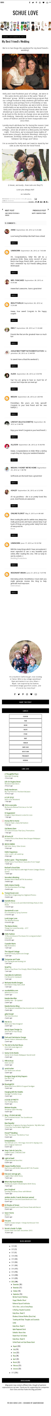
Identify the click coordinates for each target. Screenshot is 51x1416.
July (14, 1349)
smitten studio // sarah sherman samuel (19, 1197)
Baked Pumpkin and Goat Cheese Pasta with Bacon (23, 1207)
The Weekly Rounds (12, 920)
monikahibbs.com (11, 990)
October (15, 1291)
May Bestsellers (10, 946)
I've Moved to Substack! (13, 977)
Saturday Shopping (11, 776)
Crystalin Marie (10, 944)
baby (25, 738)
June (14, 1352)
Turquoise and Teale (12, 959)
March (15, 1362)
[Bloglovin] (31, 694)
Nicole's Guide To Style (13, 1228)
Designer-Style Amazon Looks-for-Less (18, 815)
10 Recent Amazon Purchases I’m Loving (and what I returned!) (23, 937)
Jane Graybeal (10, 1189)
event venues (15, 586)
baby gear (25, 747)
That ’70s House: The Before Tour (17, 1135)
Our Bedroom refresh (13, 1070)
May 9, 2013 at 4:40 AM (34, 513)
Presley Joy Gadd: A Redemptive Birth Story (20, 1184)
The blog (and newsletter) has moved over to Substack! (24, 1008)
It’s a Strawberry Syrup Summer (16, 913)
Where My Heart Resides (14, 1182)
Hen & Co (8, 1022)
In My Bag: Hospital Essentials (21, 1310)
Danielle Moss (10, 901)
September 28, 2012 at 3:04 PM (29, 374)
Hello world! (9, 1063)
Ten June (8, 1221)
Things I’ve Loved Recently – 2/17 (16, 928)
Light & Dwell (9, 1158)
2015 (12, 1272)
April (14, 1359)
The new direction (11, 1016)
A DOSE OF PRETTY (11, 1100)
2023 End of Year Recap (13, 1031)
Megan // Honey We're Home (23, 468)
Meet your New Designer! (14, 1024)
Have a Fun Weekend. (12, 799)
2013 (12, 1278)
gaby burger (9, 1014)
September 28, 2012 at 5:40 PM (30, 397)
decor (25, 725)
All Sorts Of (9, 836)
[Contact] (36, 694)
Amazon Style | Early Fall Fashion (16, 823)
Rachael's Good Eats (12, 867)
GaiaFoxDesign (38, 1403)
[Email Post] (35, 198)
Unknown (15, 251)
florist (13, 528)
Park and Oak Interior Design (15, 1037)
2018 (13, 1262)
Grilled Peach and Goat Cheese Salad (24, 1342)
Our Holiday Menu (11, 1102)
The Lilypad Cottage (12, 951)
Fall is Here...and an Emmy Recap (23, 1307)
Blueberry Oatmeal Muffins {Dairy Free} (24, 1316)
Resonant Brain (18, 573)
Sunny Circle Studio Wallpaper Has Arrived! (20, 1055)
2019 (13, 1259)
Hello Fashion (10, 934)
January (15, 1369)
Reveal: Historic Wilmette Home (16, 1039)
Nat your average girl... (13, 1174)
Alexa (13, 374)
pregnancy (25, 756)
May (14, 1356)
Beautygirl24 (17, 303)
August (15, 1346)
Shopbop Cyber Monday (13, 1109)
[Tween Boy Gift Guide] (25, 30)
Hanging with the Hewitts (14, 1092)
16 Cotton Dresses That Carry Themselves (19, 831)
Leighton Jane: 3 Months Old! (15, 1152)
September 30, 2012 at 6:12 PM (30, 490)
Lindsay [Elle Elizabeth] (22, 422)
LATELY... (8, 1215)
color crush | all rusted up (14, 854)
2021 (12, 1252)
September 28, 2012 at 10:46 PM (32, 445)
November (16, 1288)
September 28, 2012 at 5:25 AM (28, 230)
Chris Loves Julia (11, 805)
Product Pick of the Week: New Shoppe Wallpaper (22, 838)
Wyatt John (25, 752)
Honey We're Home (12, 821)
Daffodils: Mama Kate (19, 1332)
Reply (14, 243)
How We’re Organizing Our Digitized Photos (20, 895)
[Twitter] (19, 694)
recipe (25, 730)
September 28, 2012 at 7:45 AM (33, 251)
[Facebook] (14, 694)
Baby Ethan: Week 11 (18, 1326)
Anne (13, 230)
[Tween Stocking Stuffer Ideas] (15, 30)
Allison (14, 445)
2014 (12, 1275)
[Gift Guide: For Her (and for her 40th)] (36, 30)
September (16, 1294)
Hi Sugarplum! (10, 813)
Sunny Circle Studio (12, 1053)
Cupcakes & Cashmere (13, 975)
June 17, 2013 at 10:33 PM (31, 543)
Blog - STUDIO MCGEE (13, 1115)
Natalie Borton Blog (12, 1006)
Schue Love (25, 13)
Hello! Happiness (11, 852)
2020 (13, 1256)
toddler (25, 743)
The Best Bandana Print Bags (15, 887)
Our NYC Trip (9, 1078)
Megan (14, 397)
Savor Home (9, 1213)
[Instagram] (27, 694)
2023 (13, 1246)
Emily (13, 328)
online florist (18, 513)
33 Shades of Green (12, 1205)
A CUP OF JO (9, 797)
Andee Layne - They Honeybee (16, 860)
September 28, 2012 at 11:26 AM (29, 328)
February (15, 1365)
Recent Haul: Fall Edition (20, 1336)
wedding (11, 200)
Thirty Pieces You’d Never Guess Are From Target (22, 862)
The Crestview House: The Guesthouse (18, 1117)
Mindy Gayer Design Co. (13, 1029)
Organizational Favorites (13, 1160)
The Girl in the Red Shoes (14, 1045)
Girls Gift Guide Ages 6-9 (13, 1047)
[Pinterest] (23, 694)
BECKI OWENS (10, 844)
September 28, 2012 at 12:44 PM (29, 352)
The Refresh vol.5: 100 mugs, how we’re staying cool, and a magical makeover (23, 1144)
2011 (12, 1373)
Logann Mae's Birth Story (14, 1176)
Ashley (14, 490)
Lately (14, 1323)
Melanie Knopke (10, 1107)
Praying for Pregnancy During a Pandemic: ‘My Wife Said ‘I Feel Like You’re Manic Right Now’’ (24, 1126)
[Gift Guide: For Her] (46, 30)
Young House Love (12, 893)
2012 (12, 1282)
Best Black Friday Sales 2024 (15, 985)
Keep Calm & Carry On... (13, 1150)
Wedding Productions (19, 558)
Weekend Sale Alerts (12, 784)
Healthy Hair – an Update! (13, 1000)
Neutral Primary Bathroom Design (17, 954)
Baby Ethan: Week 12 (19, 1313)
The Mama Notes (11, 926)
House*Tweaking (11, 1133)
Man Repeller (9, 1123)
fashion (25, 716)
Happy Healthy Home (13, 1166)
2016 (13, 1269)
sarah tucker (9, 1068)
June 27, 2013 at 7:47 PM (36, 573)
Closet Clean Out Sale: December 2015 (18, 1230)
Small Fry (8, 967)
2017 (13, 1265)
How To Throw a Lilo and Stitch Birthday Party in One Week (24, 904)
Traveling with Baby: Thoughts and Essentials (26, 1319)
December (16, 1284)
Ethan (25, 734)
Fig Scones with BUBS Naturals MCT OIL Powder (22, 1168)
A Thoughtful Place (11, 774)
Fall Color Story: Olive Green (15, 846)
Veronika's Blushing (12, 877)
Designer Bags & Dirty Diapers (16, 1076)
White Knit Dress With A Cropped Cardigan (20, 1086)
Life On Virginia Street (13, 782)
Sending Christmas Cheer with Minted (18, 1191)
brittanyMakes (10, 1141)
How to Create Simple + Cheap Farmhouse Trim (22, 1223)
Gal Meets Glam (10, 828)
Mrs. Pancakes (17, 280)
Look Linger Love (11, 918)
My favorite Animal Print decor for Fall (18, 807)
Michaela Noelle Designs (14, 983)
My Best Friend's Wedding (20, 1297)
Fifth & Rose (9, 1061)
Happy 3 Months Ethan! (19, 1300)
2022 (13, 1249)
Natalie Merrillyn (11, 998)
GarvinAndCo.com (11, 910)
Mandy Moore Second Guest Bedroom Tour (21, 1199)
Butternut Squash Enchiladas (21, 1303)
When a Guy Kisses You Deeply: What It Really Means (23, 969)
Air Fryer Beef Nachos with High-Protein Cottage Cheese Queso (25, 871)
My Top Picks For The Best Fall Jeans (17, 792)
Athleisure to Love (11, 993)
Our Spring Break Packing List (15, 961)
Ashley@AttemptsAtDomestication (27, 351)
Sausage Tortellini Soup (13, 1094)
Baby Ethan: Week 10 (19, 1339)
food (25, 721)
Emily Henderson (11, 789)
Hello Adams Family (12, 885)
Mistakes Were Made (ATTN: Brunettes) (18, 879)
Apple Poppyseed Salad (19, 1329)
